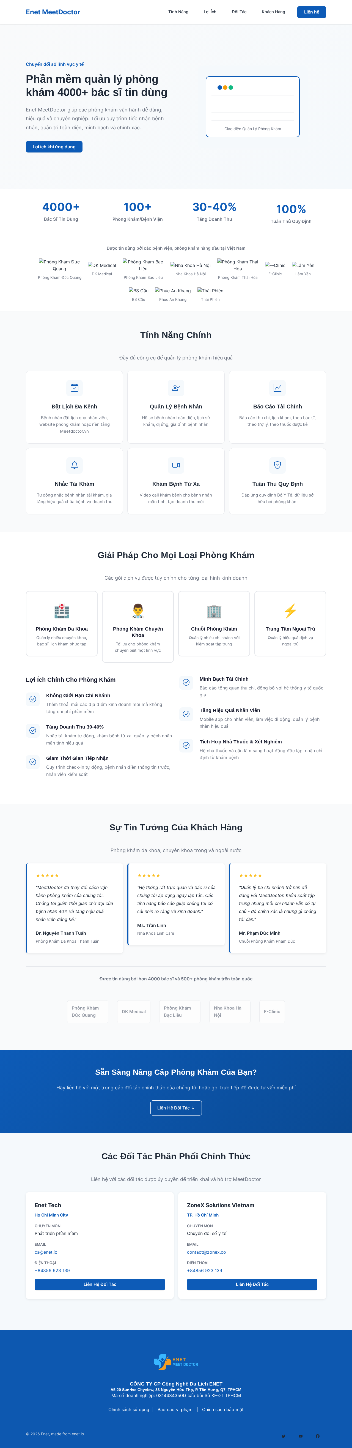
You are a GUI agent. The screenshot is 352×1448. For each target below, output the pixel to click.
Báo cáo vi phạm (175, 1409)
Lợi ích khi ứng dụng (54, 146)
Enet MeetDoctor (53, 12)
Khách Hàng (273, 11)
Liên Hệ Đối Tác (100, 1284)
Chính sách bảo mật (223, 1409)
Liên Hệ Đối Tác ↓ (176, 1108)
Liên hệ (311, 12)
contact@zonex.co (206, 1252)
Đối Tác (239, 11)
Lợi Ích (210, 11)
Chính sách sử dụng (128, 1409)
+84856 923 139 (52, 1270)
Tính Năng (178, 11)
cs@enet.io (46, 1252)
